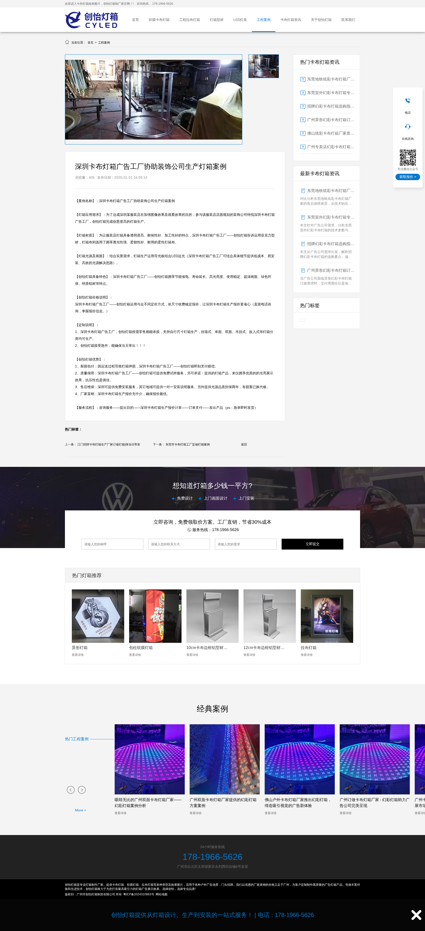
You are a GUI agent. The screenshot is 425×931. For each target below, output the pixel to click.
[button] (70, 789)
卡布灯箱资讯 (290, 20)
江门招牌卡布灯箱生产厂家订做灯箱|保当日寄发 (108, 444)
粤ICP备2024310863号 (138, 894)
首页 (135, 20)
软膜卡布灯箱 (159, 20)
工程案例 (264, 20)
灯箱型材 (217, 20)
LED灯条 (240, 20)
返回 (244, 444)
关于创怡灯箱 (321, 20)
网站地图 (161, 894)
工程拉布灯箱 (189, 20)
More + (80, 810)
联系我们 (348, 20)
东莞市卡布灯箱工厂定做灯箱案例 (188, 444)
